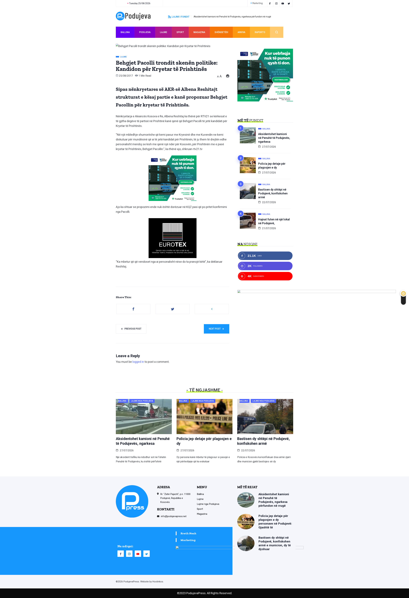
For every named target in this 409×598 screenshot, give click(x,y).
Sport (180, 32)
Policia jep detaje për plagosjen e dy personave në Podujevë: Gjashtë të (275, 521)
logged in (138, 361)
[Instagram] (129, 553)
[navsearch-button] (276, 32)
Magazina (199, 32)
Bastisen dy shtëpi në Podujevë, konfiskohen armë (273, 193)
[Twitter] (289, 3)
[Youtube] (283, 3)
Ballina (125, 32)
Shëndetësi (221, 32)
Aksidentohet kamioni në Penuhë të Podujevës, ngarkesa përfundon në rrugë (232, 16)
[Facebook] (270, 3)
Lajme (163, 32)
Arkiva (241, 32)
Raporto (260, 32)
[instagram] (277, 3)
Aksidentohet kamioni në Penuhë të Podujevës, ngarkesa (274, 137)
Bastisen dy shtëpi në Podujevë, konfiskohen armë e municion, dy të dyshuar (275, 543)
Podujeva (144, 32)
